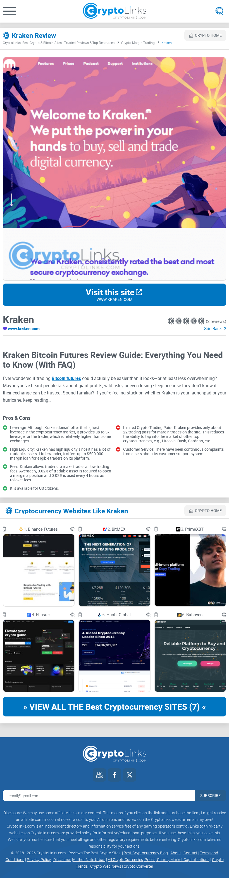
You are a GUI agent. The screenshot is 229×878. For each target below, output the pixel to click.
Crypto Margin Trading (138, 42)
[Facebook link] (114, 775)
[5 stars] (201, 321)
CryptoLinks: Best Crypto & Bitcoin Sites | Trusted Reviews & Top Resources (59, 42)
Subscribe (210, 795)
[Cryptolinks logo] (114, 11)
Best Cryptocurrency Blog (146, 852)
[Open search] (219, 11)
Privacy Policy (39, 859)
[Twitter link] (129, 775)
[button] (9, 11)
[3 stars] (186, 321)
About (175, 852)
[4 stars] (194, 321)
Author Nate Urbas (89, 859)
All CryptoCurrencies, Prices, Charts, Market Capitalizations (158, 859)
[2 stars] (179, 321)
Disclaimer (62, 859)
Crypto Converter (138, 866)
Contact (190, 852)
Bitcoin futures (66, 378)
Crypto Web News (105, 866)
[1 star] (171, 321)
